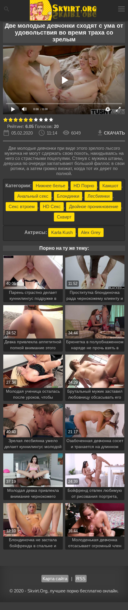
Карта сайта (55, 578)
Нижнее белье (50, 185)
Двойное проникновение (93, 206)
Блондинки (68, 196)
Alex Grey (91, 232)
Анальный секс (33, 196)
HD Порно (84, 185)
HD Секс (52, 206)
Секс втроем (22, 206)
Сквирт (64, 216)
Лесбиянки (99, 196)
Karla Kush (62, 232)
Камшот (110, 185)
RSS (80, 578)
